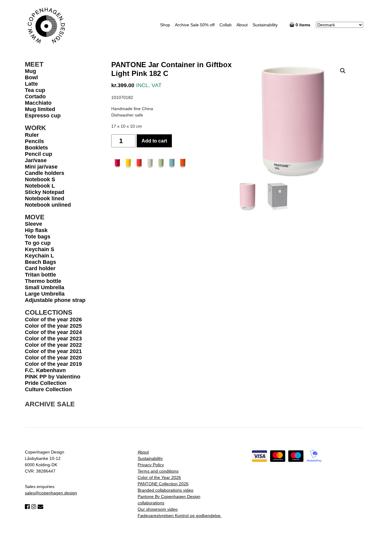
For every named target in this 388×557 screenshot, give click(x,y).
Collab (225, 24)
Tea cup (35, 90)
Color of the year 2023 (53, 339)
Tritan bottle (40, 275)
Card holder (40, 268)
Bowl (31, 77)
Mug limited (40, 109)
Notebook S (40, 179)
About (242, 24)
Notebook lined (44, 198)
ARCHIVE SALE (50, 404)
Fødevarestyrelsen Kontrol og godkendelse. (180, 515)
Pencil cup (38, 154)
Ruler (32, 135)
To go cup (38, 243)
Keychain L (39, 256)
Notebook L (40, 186)
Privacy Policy (151, 464)
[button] (342, 70)
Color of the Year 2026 (159, 477)
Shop (165, 24)
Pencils (34, 141)
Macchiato (38, 103)
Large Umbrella (45, 294)
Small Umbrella (44, 287)
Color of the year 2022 (53, 345)
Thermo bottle (43, 281)
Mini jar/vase (41, 167)
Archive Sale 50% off (195, 24)
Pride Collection (45, 383)
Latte (31, 84)
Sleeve (33, 224)
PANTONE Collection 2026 (163, 483)
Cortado (35, 96)
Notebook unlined (48, 205)
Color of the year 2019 (53, 364)
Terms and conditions (158, 471)
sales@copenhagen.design (51, 492)
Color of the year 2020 (53, 358)
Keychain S (39, 249)
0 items (303, 24)
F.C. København (45, 370)
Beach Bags (40, 262)
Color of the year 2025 (53, 326)
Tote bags (37, 237)
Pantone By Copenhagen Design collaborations (169, 499)
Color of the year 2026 (53, 319)
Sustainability (265, 24)
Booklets (36, 148)
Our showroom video (158, 509)
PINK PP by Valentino (52, 377)
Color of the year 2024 (53, 332)
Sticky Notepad (44, 192)
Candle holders (44, 173)
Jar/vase (36, 160)
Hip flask (36, 230)
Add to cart (154, 140)
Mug (30, 71)
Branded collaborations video (165, 490)
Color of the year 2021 (53, 351)
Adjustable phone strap (55, 300)
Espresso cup (43, 116)
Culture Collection (48, 389)
